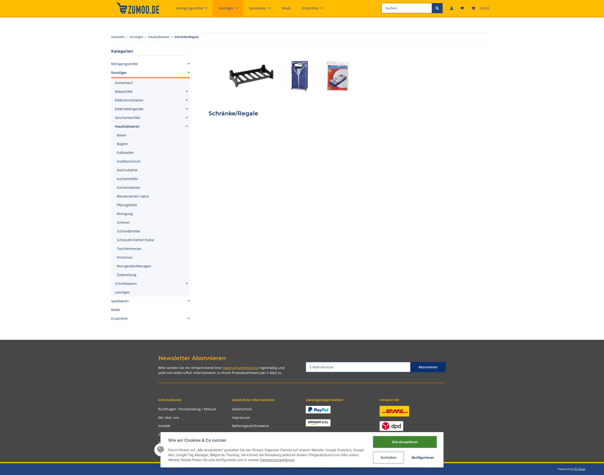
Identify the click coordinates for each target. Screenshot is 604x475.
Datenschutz (242, 409)
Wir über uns (168, 417)
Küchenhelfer (127, 179)
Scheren (123, 222)
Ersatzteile (119, 318)
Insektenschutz (129, 161)
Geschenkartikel (127, 117)
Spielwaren (120, 301)
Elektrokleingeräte (129, 109)
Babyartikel (124, 91)
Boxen (121, 135)
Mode (115, 309)
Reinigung (125, 213)
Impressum (241, 417)
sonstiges (122, 292)
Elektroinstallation (129, 100)
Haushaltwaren (127, 126)
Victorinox (124, 257)
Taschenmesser (129, 248)
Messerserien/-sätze (133, 196)
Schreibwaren (126, 283)
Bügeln (122, 144)
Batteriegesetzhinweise (250, 426)
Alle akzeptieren (405, 442)
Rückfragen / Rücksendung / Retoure (187, 409)
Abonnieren (428, 367)
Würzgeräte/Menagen (134, 266)
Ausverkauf (124, 82)
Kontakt (164, 426)
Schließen (389, 457)
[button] (451, 8)
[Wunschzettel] (462, 8)
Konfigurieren (423, 457)
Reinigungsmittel (124, 64)
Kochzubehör (127, 170)
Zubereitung (126, 275)
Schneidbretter (129, 231)
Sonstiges (119, 72)
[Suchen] (437, 8)
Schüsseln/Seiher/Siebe (135, 240)
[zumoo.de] (138, 8)
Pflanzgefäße (127, 205)
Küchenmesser (128, 187)
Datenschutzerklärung (240, 368)
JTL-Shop (579, 469)
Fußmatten (125, 152)
